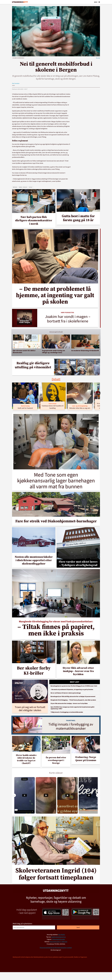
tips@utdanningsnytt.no (58, 937)
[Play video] (46, 795)
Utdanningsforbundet (58, 939)
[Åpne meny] (99, 2)
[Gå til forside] (20, 2)
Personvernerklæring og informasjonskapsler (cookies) (56, 948)
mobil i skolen (23, 187)
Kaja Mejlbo (61, 934)
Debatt (56, 379)
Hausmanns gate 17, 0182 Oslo (58, 942)
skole (30, 187)
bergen (15, 187)
